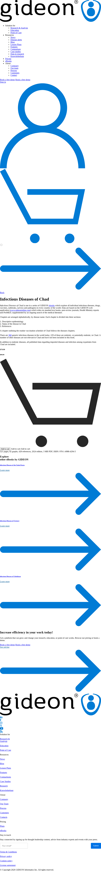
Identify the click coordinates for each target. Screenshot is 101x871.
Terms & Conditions (8, 852)
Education (15, 30)
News (13, 37)
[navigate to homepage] (50, 21)
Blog (13, 42)
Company (15, 66)
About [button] (8, 63)
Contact (14, 75)
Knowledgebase (17, 56)
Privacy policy (6, 856)
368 (10, 335)
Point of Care (16, 33)
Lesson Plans (16, 44)
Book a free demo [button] (7, 80)
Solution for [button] (10, 25)
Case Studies (5, 781)
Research (4, 786)
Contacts (3, 817)
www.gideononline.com (20, 310)
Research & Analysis (19, 28)
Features (14, 47)
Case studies (16, 51)
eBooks (8, 61)
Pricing (8, 59)
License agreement (8, 865)
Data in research (17, 54)
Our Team (4, 804)
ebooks (52, 305)
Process (14, 70)
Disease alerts (16, 40)
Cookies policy (6, 861)
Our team (14, 68)
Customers (15, 73)
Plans (2, 826)
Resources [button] (9, 35)
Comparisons (5, 777)
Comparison (16, 49)
